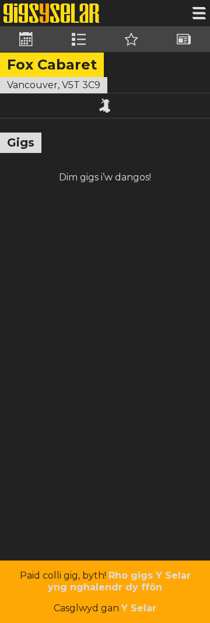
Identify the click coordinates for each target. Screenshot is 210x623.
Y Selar (138, 608)
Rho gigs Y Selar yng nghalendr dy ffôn (119, 581)
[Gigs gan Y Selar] (51, 13)
